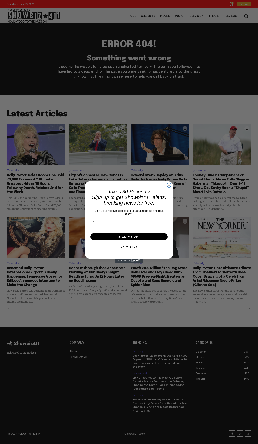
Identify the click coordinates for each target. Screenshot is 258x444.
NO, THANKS (129, 247)
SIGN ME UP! (129, 236)
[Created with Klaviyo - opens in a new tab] (129, 261)
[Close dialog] (169, 185)
